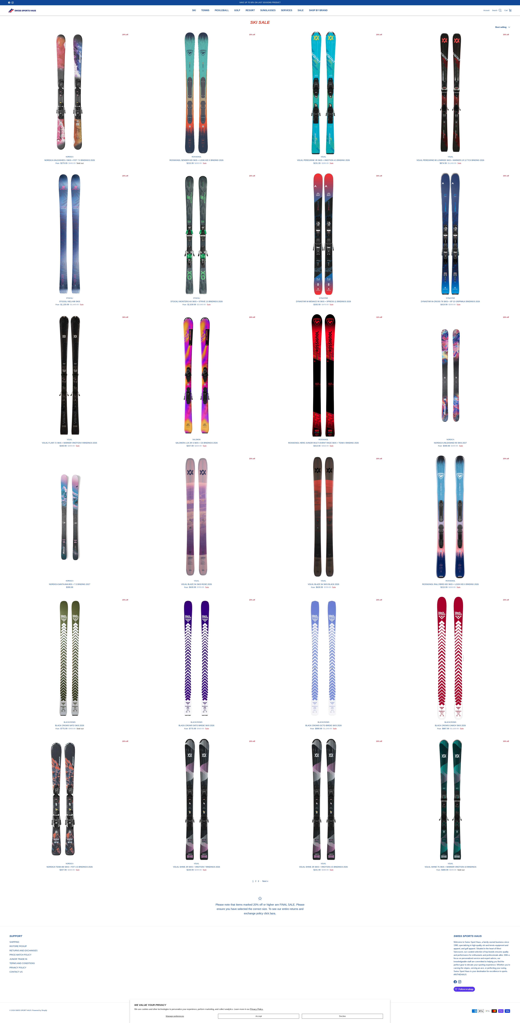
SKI (194, 10)
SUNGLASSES (268, 10)
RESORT (250, 10)
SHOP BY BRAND (318, 10)
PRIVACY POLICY (17, 967)
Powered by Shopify (39, 1010)
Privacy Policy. (256, 1009)
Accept (259, 1016)
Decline (342, 1016)
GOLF (237, 10)
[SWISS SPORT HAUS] (22, 10)
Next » (265, 881)
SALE (301, 10)
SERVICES (286, 10)
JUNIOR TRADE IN (18, 959)
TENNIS (205, 10)
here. (272, 913)
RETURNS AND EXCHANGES (23, 950)
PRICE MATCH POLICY (20, 955)
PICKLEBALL (222, 10)
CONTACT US (16, 972)
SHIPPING (14, 942)
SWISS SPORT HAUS (23, 1010)
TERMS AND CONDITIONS (22, 963)
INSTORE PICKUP (18, 946)
